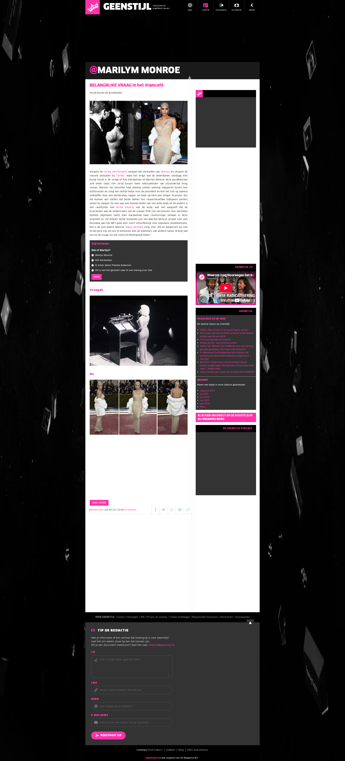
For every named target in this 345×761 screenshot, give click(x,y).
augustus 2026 (207, 390)
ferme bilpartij (125, 207)
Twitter (120, 176)
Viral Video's (155, 750)
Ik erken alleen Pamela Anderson (113, 265)
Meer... (203, 406)
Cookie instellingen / (181, 617)
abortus (165, 172)
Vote (97, 277)
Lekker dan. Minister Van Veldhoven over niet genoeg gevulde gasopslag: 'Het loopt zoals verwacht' (226, 347)
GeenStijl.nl (152, 758)
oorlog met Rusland (115, 172)
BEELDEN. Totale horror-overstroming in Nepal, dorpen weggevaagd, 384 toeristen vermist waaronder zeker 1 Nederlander (227, 365)
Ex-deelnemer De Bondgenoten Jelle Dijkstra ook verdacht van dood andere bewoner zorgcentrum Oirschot (224, 355)
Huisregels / (134, 617)
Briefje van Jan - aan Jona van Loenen (218, 342)
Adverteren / (227, 617)
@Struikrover (96, 510)
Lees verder (99, 503)
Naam (95, 699)
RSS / (144, 617)
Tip (93, 652)
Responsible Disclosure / (206, 617)
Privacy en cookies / (158, 617)
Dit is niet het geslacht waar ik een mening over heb (123, 270)
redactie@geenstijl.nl (161, 645)
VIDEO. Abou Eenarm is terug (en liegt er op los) (224, 329)
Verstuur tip (110, 735)
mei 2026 (204, 400)
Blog (181, 750)
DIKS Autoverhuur (197, 750)
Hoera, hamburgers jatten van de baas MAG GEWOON (227, 371)
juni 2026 (204, 397)
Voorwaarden (242, 617)
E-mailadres (99, 715)
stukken (170, 750)
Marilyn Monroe (103, 255)
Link (94, 683)
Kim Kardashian (103, 260)
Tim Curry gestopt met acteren (215, 339)
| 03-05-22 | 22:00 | (120, 510)
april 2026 (205, 403)
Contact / (121, 617)
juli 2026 (204, 393)
